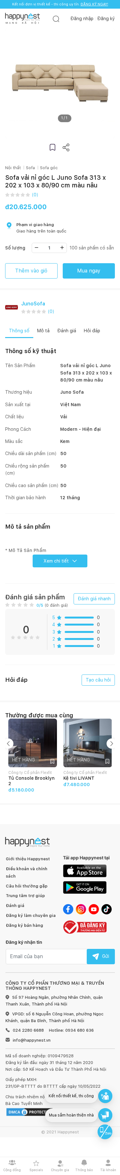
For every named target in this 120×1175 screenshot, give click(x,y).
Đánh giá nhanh (94, 598)
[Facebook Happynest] (68, 908)
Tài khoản (108, 1170)
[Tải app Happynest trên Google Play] (85, 887)
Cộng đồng (12, 1170)
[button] (52, 147)
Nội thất (13, 167)
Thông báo (84, 1170)
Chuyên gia (60, 1170)
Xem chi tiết (56, 561)
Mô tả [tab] (43, 330)
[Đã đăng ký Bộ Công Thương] (85, 926)
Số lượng (15, 247)
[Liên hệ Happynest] (105, 1131)
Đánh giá (15, 905)
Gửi (105, 956)
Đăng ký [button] (106, 18)
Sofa (30, 167)
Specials (36, 1170)
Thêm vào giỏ (31, 271)
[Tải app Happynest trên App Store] (85, 870)
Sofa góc (49, 167)
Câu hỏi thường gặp (26, 886)
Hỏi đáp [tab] (92, 330)
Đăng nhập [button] (81, 18)
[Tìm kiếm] (56, 18)
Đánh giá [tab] (66, 330)
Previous (8, 743)
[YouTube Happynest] (94, 908)
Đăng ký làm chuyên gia (31, 915)
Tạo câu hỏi (98, 679)
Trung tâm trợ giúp (25, 895)
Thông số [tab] (19, 330)
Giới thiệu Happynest (28, 858)
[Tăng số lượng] (62, 247)
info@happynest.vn (32, 1040)
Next (112, 743)
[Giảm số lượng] (36, 247)
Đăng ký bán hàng (24, 925)
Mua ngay (88, 271)
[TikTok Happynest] (106, 908)
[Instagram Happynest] (81, 908)
